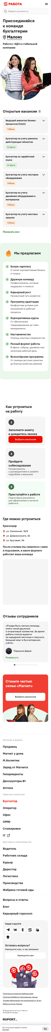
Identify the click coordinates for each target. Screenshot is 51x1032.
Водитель (9, 848)
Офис (7, 815)
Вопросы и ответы (15, 900)
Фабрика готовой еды (18, 890)
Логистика (10, 876)
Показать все (11, 231)
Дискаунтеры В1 (14, 781)
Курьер (8, 862)
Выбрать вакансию (25, 439)
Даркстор (9, 869)
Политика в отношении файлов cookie (18, 994)
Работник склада (15, 855)
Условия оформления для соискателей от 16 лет (22, 1000)
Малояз (14, 37)
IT (4, 835)
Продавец (10, 746)
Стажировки (12, 828)
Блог (6, 906)
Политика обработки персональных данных (20, 997)
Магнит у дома (13, 753)
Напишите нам (25, 955)
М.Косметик (11, 760)
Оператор (9, 808)
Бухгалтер (10, 801)
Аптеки (8, 788)
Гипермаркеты (13, 774)
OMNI (6, 821)
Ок (45, 1028)
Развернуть (12, 657)
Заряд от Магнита (15, 767)
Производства (13, 883)
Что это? (5, 1030)
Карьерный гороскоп (17, 913)
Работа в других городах (12, 1004)
